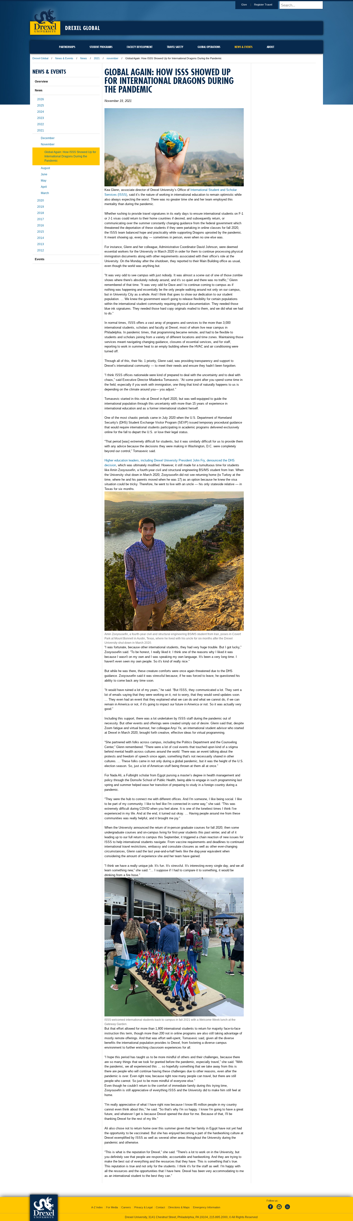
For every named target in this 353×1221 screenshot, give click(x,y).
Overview (41, 81)
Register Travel (263, 4)
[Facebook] (271, 1209)
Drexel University (45, 19)
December (48, 138)
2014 (40, 238)
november (112, 58)
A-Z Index (97, 1207)
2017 (40, 219)
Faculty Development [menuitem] (139, 47)
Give (244, 4)
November (48, 144)
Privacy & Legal (143, 1207)
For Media (112, 1207)
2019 (40, 206)
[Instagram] (279, 1209)
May (43, 180)
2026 (40, 99)
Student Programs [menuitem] (101, 47)
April (44, 187)
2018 (40, 213)
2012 (40, 250)
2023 (40, 118)
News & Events (64, 58)
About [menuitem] (270, 47)
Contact (160, 1207)
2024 (40, 111)
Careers (126, 1207)
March (45, 193)
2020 (40, 200)
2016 (40, 225)
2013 (40, 244)
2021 (97, 58)
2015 (40, 231)
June (44, 174)
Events (39, 259)
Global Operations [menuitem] (209, 47)
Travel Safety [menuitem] (175, 47)
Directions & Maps (179, 1207)
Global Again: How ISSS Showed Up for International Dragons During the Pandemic (70, 156)
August (45, 168)
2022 (40, 124)
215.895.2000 (218, 1217)
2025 (40, 105)
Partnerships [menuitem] (67, 47)
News (83, 58)
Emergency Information (206, 1207)
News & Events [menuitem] (243, 47)
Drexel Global (82, 28)
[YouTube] (287, 1209)
